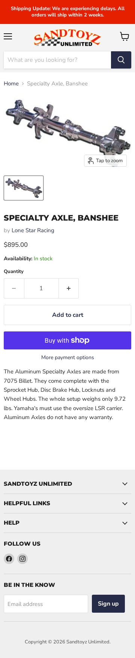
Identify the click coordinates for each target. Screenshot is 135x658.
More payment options (67, 358)
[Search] (121, 60)
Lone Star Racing (33, 230)
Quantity (14, 272)
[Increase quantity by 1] (69, 288)
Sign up (108, 604)
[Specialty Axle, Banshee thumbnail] (23, 188)
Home (11, 84)
